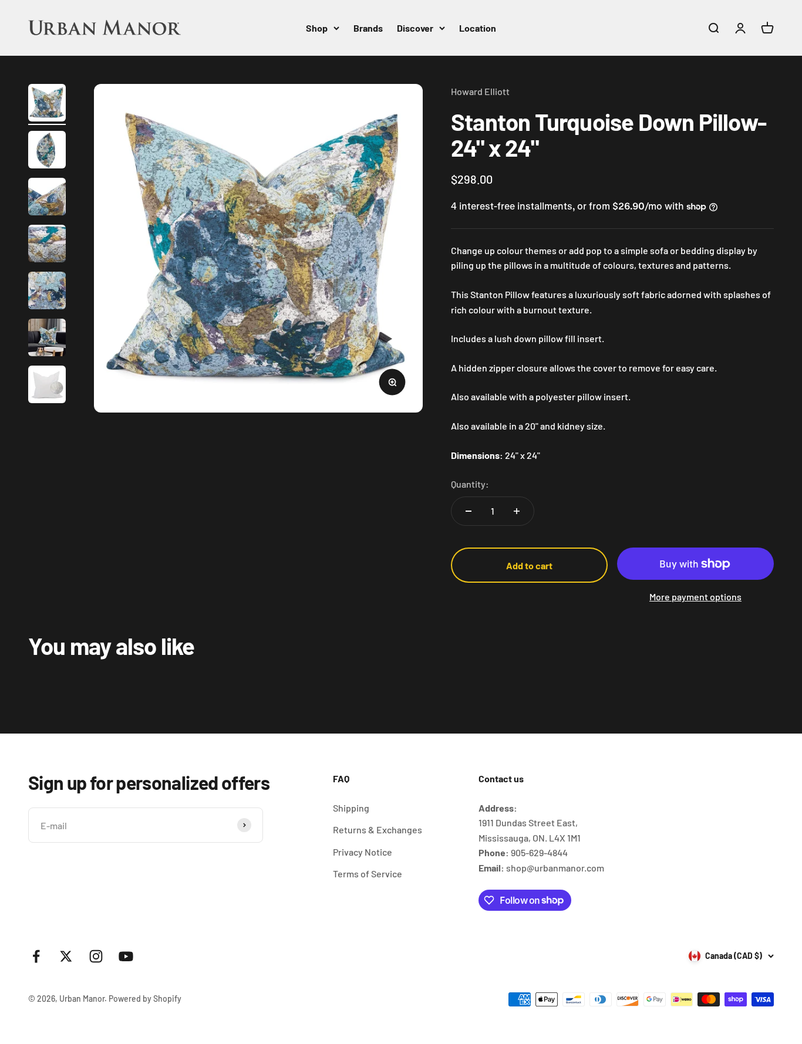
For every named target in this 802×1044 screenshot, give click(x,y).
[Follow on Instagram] (96, 956)
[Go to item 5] (47, 292)
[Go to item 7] (47, 386)
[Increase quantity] (517, 511)
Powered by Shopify (145, 999)
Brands (368, 27)
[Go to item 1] (47, 104)
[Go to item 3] (47, 198)
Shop (317, 27)
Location (477, 27)
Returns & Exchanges (377, 829)
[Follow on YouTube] (126, 956)
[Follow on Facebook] (36, 956)
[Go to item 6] (47, 339)
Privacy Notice (362, 851)
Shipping (351, 807)
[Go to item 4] (47, 245)
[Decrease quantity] (468, 511)
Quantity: (470, 483)
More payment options (695, 596)
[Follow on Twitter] (66, 956)
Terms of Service (367, 873)
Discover (415, 27)
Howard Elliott (480, 91)
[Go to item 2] (47, 151)
